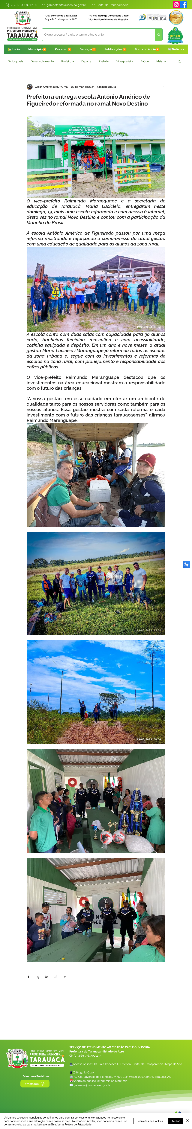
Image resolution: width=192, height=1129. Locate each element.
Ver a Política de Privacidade (75, 1124)
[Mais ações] (163, 87)
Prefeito (104, 61)
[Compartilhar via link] (56, 977)
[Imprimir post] (65, 977)
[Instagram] (176, 4)
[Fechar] (187, 1121)
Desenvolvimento (42, 61)
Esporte (86, 61)
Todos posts (15, 61)
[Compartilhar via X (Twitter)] (37, 977)
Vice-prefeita (124, 61)
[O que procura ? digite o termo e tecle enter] (158, 35)
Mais (159, 61)
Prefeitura (67, 61)
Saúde (145, 61)
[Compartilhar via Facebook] (28, 977)
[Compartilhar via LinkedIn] (47, 977)
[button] (37, 49)
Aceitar (176, 1121)
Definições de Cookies (149, 1121)
